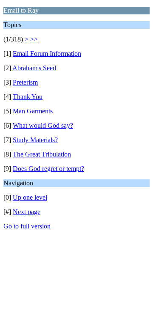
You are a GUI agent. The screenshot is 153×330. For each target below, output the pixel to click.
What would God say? (43, 125)
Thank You (27, 96)
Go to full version (27, 226)
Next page (26, 211)
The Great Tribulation (42, 154)
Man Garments (33, 111)
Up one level (30, 197)
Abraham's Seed (34, 68)
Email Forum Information (47, 53)
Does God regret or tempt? (48, 168)
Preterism (25, 82)
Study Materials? (35, 139)
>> (34, 39)
